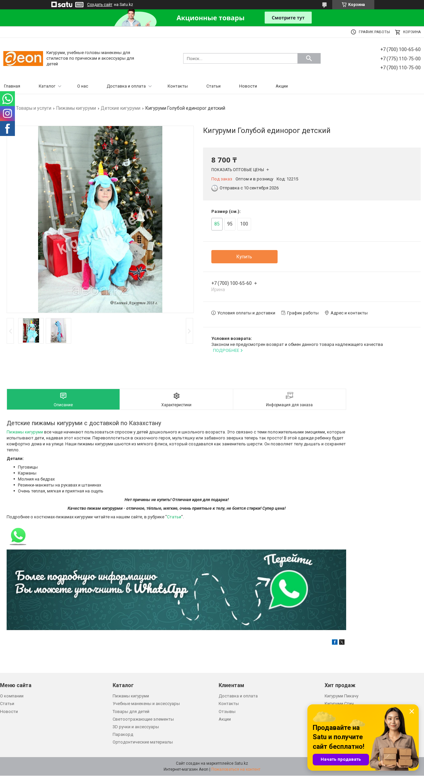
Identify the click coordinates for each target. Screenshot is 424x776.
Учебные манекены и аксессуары (146, 703)
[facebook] (335, 643)
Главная (12, 86)
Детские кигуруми (120, 108)
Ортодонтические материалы (143, 742)
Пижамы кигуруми (76, 108)
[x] (341, 643)
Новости (248, 86)
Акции (282, 86)
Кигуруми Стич (339, 703)
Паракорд (123, 734)
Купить (244, 256)
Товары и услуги (33, 108)
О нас (82, 86)
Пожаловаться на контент (235, 769)
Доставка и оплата (126, 86)
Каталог (47, 86)
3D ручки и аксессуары (136, 726)
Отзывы (227, 711)
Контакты (178, 86)
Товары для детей (131, 711)
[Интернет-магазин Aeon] (23, 58)
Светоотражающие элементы (143, 719)
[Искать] (309, 58)
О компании (12, 695)
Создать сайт (99, 4)
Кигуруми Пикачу (341, 695)
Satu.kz (241, 763)
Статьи (213, 86)
